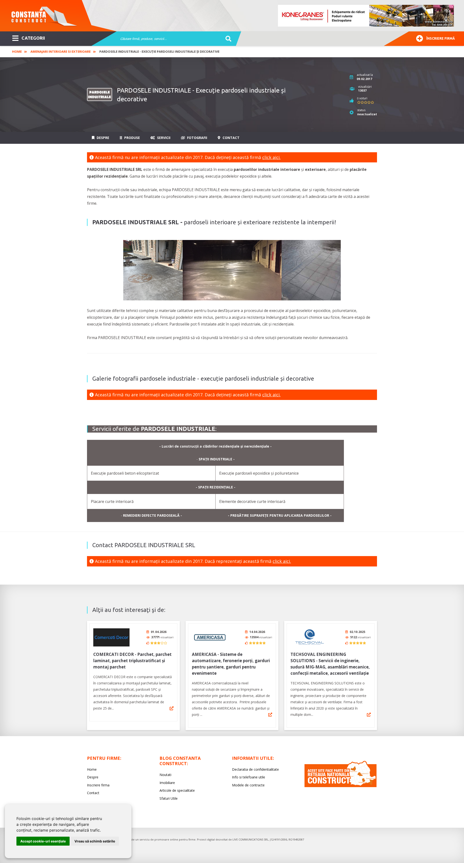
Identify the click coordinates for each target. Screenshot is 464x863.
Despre (102, 137)
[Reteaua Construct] (340, 785)
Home (17, 51)
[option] (366, 16)
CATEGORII (33, 38)
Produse (131, 137)
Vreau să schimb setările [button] (94, 841)
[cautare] (227, 39)
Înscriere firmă (440, 38)
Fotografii (196, 137)
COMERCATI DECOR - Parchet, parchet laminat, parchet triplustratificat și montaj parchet (132, 661)
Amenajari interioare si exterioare (60, 51)
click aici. (271, 157)
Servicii (163, 137)
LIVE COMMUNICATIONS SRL (250, 839)
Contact (230, 137)
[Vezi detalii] (172, 708)
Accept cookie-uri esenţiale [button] (43, 841)
